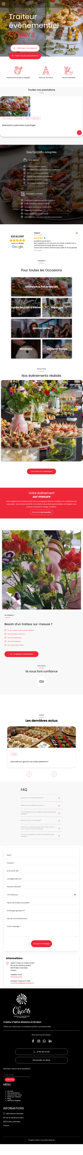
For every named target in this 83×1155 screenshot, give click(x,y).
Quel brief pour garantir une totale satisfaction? (29, 761)
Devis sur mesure (14, 1097)
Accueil (10, 1091)
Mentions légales (14, 1100)
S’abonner (10, 1079)
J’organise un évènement (23, 654)
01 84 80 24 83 (16, 977)
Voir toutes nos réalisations (41, 471)
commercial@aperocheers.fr (22, 983)
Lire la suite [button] (38, 251)
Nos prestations (13, 1093)
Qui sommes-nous (14, 1095)
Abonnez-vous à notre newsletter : (17, 1069)
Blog (9, 1098)
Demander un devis (41, 1060)
